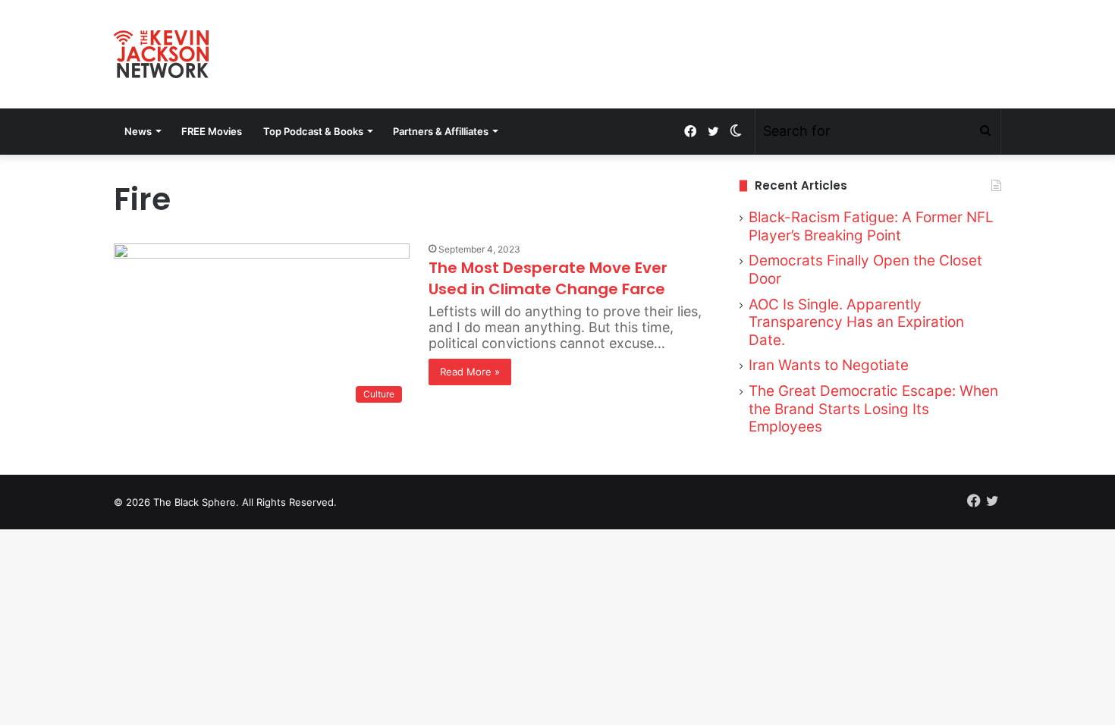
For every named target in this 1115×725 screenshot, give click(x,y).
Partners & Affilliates (440, 131)
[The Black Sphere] (161, 54)
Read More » (470, 372)
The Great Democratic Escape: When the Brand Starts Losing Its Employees (873, 408)
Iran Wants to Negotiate (829, 365)
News (138, 131)
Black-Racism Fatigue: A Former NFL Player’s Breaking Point (871, 226)
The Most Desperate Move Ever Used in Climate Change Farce (548, 278)
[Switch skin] (735, 131)
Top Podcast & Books (313, 131)
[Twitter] (713, 131)
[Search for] (985, 131)
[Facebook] (690, 131)
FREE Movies (211, 131)
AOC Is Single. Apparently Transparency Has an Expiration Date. (856, 322)
